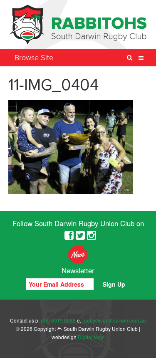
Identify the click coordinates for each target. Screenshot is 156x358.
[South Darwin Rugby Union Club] (78, 24)
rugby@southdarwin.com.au (114, 320)
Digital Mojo (91, 336)
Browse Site (34, 57)
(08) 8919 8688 (58, 320)
